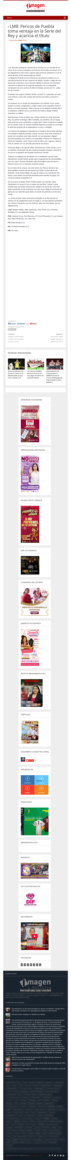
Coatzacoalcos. (39, 1088)
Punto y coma (22, 1136)
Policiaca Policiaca (55, 1130)
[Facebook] (52, 1155)
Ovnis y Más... (29, 1127)
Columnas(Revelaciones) (13, 1097)
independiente (42, 1112)
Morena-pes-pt (42, 1121)
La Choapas (19, 1115)
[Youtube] (63, 1155)
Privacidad (33, 1155)
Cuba (16, 1100)
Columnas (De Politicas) (36, 1091)
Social (22, 1142)
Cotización (9, 1100)
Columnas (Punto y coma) (14, 1094)
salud (62, 1139)
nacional (13, 1124)
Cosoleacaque (47, 1097)
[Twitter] (55, 1155)
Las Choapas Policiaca (13, 1118)
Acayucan (32, 1082)
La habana (40, 1115)
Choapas (36, 1085)
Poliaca (54, 1127)
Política (38, 1133)
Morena (33, 1121)
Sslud (28, 1142)
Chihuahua (28, 1085)
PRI (15, 1136)
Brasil (8, 1085)
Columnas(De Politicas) (29, 1094)
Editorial (39, 1155)
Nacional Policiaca (31, 1124)
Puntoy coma (32, 1136)
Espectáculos (52, 1106)
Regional (15, 1139)
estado (60, 1106)
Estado (8, 1109)
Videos (45, 1142)
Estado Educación (18, 1109)
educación (31, 1103)
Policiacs (17, 1133)
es (19, 1106)
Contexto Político (35, 1097)
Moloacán (17, 1121)
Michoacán (38, 1118)
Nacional (21, 1124)
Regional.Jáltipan (38, 1139)
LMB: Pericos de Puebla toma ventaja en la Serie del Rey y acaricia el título (34, 30)
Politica (31, 1133)
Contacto (8, 1157)
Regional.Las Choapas (51, 1139)
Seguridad (15, 1142)
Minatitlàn (54, 1118)
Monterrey (26, 1121)
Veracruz (37, 1142)
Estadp (27, 1112)
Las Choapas (49, 1115)
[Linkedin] (60, 1155)
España (24, 1106)
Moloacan (9, 1121)
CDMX (20, 1085)
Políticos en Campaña (55, 1133)
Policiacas (9, 1133)
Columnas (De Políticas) (51, 1091)
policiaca (15, 1130)
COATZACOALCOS (11, 1088)
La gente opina (30, 1115)
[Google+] (57, 1155)
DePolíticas (47, 1100)
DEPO (39, 1100)
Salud (8, 1142)
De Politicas (23, 1100)
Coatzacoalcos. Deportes (53, 1088)
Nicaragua (9, 1127)
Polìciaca (44, 1130)
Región (8, 1139)
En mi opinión (49, 1103)
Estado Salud (29, 1109)
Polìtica (44, 1133)
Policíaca (29, 1130)
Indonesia (51, 1112)
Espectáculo (32, 1106)
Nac (8, 1124)
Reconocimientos (53, 1136)
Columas (9, 1091)
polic (59, 1127)
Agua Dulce (40, 1082)
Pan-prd (38, 1127)
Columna (16, 1091)
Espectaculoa (42, 1106)
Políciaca (37, 1130)
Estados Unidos (18, 1112)
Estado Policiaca (52, 1109)
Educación (40, 1103)
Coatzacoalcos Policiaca (25, 1088)
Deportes (9, 1103)
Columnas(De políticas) (45, 1094)
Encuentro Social (11, 1106)
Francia (33, 1112)
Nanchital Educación (52, 1124)
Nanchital (41, 1124)
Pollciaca (9, 1136)
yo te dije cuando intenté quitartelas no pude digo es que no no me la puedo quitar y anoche (33, 1148)
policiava (24, 1133)
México (31, 1118)
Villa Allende (52, 1142)
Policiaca (22, 1130)
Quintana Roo (42, 1136)
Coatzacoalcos (58, 1085)
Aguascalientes (58, 1082)
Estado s (61, 1109)
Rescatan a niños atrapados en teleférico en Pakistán (28, 1014)
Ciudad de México (46, 1085)
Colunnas (25, 1097)
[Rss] (49, 1155)
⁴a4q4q (25, 1082)
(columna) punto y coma (13, 1082)
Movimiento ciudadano (55, 1121)
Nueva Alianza (19, 1127)
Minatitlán (46, 1118)
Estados (9, 1112)
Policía (8, 1130)
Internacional (10, 1115)
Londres (24, 1118)
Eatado (16, 1103)
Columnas (24, 1091)
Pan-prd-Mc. (46, 1127)
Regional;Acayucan (25, 1139)
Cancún (14, 1085)
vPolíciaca (9, 1145)
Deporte (55, 1100)
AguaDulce (49, 1082)
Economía (23, 1103)
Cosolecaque (57, 1097)
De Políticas (32, 1100)
